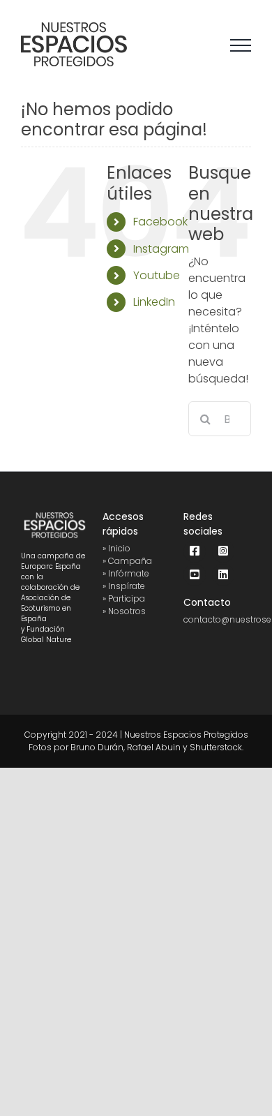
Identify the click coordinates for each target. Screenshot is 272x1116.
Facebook (160, 222)
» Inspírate (124, 586)
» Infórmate (126, 573)
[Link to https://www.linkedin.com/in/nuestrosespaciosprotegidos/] (223, 575)
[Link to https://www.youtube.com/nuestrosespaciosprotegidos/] (194, 575)
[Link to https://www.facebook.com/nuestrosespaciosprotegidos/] (194, 551)
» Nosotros (124, 611)
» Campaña (127, 561)
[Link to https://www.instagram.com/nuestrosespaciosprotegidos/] (223, 551)
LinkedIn (154, 302)
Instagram (161, 249)
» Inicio (116, 548)
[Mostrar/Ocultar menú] (241, 45)
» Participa (124, 598)
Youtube (156, 275)
